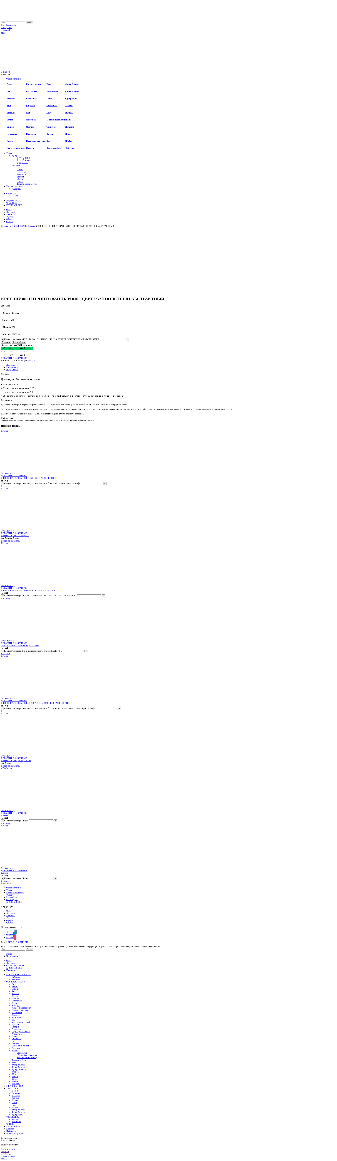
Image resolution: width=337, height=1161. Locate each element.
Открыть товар (7, 473)
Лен (28, 113)
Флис (48, 141)
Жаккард (15, 1005)
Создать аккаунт (8, 1149)
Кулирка (15, 1098)
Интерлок (21, 172)
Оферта (9, 920)
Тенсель (15, 1043)
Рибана (20, 170)
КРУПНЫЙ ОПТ (14, 902)
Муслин (30, 127)
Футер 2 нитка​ (23, 158)
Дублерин (70, 148)
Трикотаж (51, 127)
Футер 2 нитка (72, 91)
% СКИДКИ (12, 899)
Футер (14, 155)
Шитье (68, 134)
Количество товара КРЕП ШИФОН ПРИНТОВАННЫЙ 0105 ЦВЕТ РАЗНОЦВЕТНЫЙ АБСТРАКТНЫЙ (52, 339)
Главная (5, 226)
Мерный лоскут (13, 897)
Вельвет (10, 113)
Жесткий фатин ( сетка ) (27, 1055)
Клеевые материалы (15, 892)
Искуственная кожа (16, 148)
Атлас (9, 84)
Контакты (10, 916)
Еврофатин (22, 1053)
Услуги (9, 918)
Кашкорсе (21, 174)
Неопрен (15, 1027)
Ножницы (16, 1121)
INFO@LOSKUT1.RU (18, 942)
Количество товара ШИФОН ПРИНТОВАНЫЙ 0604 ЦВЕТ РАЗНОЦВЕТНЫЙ (40, 596)
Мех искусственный (21, 1022)
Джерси (20, 177)
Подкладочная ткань (36, 141)
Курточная (31, 98)
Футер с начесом (19, 1069)
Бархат (15, 986)
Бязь (9, 105)
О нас (8, 911)
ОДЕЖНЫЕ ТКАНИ (18, 226)
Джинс (10, 141)
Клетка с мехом (33, 84)
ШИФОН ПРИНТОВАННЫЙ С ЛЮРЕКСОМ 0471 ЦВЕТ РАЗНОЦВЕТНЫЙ (36, 703)
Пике (48, 84)
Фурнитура (11, 895)
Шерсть (69, 113)
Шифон (69, 141)
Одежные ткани (13, 888)
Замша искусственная (21, 1008)
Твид (48, 113)
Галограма (12, 134)
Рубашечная (52, 91)
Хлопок (69, 105)
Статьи (9, 923)
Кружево (30, 105)
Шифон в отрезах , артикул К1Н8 (16, 760)
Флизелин (16, 979)
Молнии (15, 196)
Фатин (15, 1050)
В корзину (6, 342)
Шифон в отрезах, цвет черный (15, 535)
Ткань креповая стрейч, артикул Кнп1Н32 (20, 645)
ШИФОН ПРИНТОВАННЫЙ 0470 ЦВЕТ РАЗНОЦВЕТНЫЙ (29, 478)
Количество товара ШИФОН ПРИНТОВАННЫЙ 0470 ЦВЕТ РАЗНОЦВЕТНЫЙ (41, 483)
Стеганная (51, 105)
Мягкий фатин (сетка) (27, 1057)
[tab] (171, 365)
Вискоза (10, 127)
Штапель (69, 127)
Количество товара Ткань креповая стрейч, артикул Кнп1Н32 (32, 651)
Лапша (20, 181)
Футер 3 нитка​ (23, 160)
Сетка (49, 98)
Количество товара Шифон (16, 821)
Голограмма (17, 1001)
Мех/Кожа (31, 120)
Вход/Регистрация (14, 1133)
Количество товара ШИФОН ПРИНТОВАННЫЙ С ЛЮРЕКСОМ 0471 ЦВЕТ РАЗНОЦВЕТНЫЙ (48, 708)
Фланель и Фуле (19, 1060)
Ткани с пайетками (55, 120)
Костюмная (31, 91)
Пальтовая (31, 134)
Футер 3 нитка (72, 84)
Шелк (68, 120)
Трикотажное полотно (27, 184)
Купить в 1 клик (19, 342)
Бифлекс (11, 98)
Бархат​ (10, 91)
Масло (20, 179)
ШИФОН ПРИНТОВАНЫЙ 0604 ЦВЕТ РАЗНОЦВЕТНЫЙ (28, 590)
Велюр (10, 120)
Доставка (10, 913)
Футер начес (71, 98)
